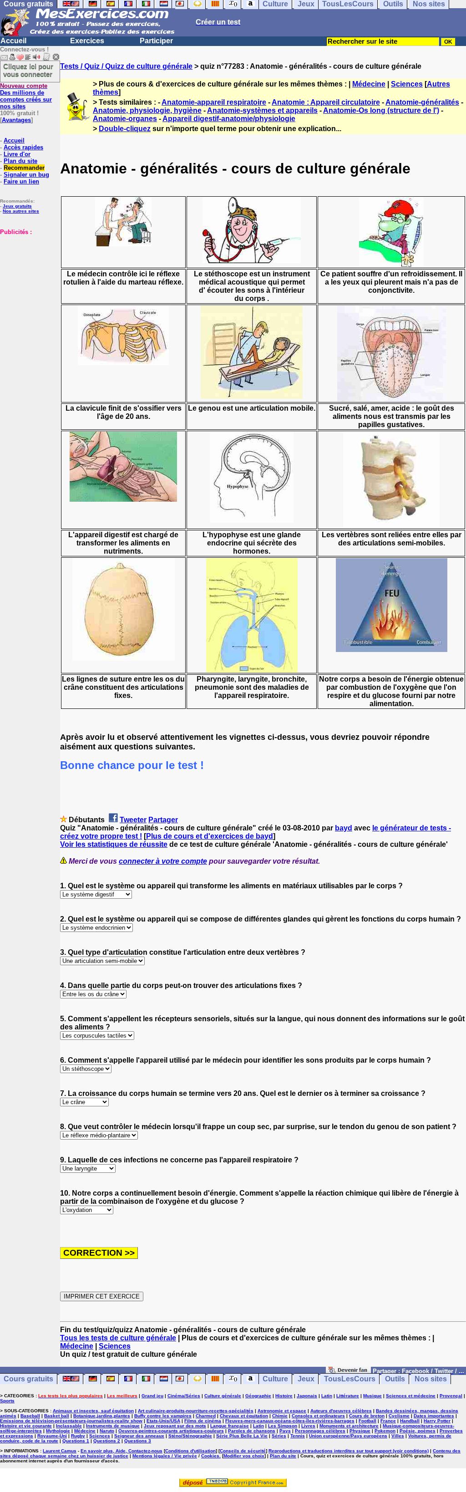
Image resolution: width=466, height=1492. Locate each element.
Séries (279, 1435)
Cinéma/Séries (183, 1395)
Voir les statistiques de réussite (113, 844)
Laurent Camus (59, 1450)
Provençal (451, 1395)
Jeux (306, 1379)
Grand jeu (152, 1395)
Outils (395, 1379)
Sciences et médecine (411, 1395)
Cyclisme (399, 1415)
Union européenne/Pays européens (348, 1435)
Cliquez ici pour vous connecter (28, 70)
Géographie (258, 1395)
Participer (156, 41)
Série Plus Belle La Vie (242, 1435)
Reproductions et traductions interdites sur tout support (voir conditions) (348, 1450)
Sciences (407, 84)
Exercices (87, 41)
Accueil (13, 41)
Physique (360, 1430)
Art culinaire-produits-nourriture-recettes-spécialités (195, 1410)
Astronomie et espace (282, 1410)
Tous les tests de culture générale (118, 1338)
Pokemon (385, 1430)
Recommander (24, 167)
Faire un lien (21, 181)
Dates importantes (434, 1415)
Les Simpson (282, 1425)
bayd (343, 828)
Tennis (297, 1435)
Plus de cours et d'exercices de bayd (209, 836)
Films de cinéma (202, 1420)
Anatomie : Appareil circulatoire (326, 102)
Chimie (280, 1415)
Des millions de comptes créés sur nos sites (26, 96)
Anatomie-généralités (422, 102)
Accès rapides (23, 147)
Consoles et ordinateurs (318, 1415)
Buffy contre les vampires (163, 1415)
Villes (397, 1435)
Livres (308, 1425)
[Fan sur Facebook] (348, 1371)
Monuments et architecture (349, 1425)
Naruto (107, 1430)
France (388, 1420)
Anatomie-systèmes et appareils (262, 110)
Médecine (368, 84)
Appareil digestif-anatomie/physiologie (228, 118)
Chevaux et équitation (244, 1415)
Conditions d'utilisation (190, 1450)
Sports (7, 1400)
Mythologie (58, 1430)
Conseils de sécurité (243, 1450)
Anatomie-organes (125, 118)
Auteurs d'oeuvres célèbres (341, 1410)
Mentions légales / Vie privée (164, 1455)
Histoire (284, 1395)
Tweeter (133, 820)
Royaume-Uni (52, 1435)
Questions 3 (137, 1440)
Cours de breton (367, 1415)
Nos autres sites (21, 211)
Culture (275, 1379)
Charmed (206, 1415)
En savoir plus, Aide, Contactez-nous (121, 1450)
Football (367, 1420)
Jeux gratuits (17, 206)
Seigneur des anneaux (139, 1435)
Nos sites (431, 1379)
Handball (410, 1420)
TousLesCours (349, 1379)
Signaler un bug (26, 174)
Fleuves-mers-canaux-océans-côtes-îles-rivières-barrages (290, 1420)
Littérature (347, 1395)
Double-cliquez (125, 128)
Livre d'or (17, 154)
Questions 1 (75, 1440)
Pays (285, 1430)
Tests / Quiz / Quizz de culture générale (126, 66)
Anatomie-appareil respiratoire (214, 102)
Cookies (210, 1455)
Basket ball (56, 1415)
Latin (326, 1395)
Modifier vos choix (243, 1455)
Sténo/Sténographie (190, 1435)
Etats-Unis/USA (163, 1420)
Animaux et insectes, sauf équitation (93, 1410)
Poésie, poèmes (418, 1430)
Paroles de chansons (251, 1430)
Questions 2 (106, 1440)
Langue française (229, 1425)
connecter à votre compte (163, 861)
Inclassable (69, 1425)
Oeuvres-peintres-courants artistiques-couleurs (171, 1430)
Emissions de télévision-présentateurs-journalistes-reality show (71, 1420)
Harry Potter (437, 1420)
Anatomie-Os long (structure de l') (381, 110)
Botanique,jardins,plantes (101, 1415)
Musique (372, 1395)
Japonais (307, 1395)
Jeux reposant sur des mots (175, 1425)
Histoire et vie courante (26, 1425)
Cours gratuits (28, 1379)
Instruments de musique (113, 1425)
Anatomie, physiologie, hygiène (147, 110)
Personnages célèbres (320, 1430)
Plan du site (20, 161)
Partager (163, 820)
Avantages (16, 120)
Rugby (78, 1435)
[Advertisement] (27, 280)
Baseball (30, 1415)
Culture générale (222, 1395)
